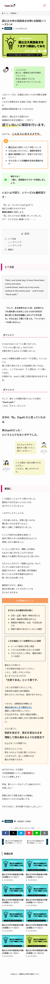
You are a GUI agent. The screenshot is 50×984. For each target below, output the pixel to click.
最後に (11, 249)
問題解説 (8, 28)
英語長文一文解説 (24, 821)
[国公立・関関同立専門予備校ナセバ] (9, 5)
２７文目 (12, 238)
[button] (5, 833)
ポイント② (17, 245)
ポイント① (17, 242)
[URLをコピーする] (44, 833)
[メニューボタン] (44, 5)
